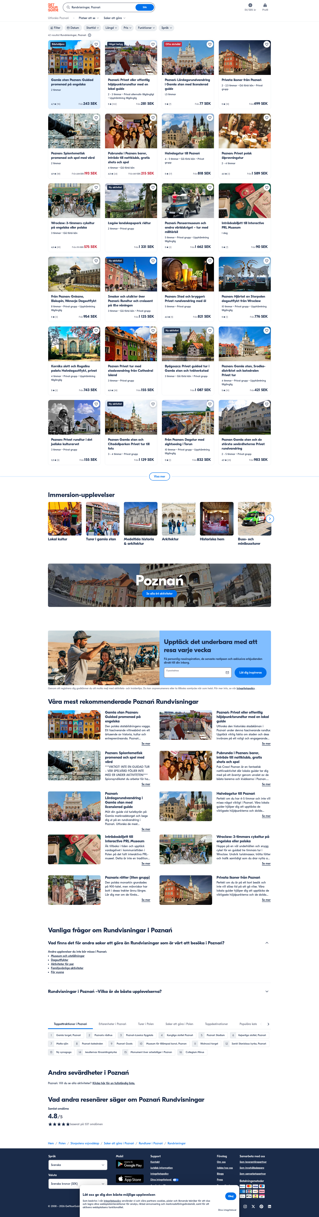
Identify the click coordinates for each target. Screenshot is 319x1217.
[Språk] (250, 5)
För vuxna (57, 972)
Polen (62, 1143)
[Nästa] (270, 519)
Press (220, 1179)
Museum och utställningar (68, 956)
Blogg (220, 1173)
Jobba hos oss (225, 1167)
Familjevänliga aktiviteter (67, 968)
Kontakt (155, 1162)
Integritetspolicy (246, 688)
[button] (74, 74)
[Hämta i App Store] (130, 1179)
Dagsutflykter (59, 960)
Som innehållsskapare (252, 1167)
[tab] (70, 1024)
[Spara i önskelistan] (96, 44)
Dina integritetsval (161, 1179)
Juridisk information (161, 1167)
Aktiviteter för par (62, 964)
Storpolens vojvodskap (85, 1143)
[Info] (89, 35)
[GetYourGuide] (53, 7)
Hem (51, 1143)
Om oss (221, 1162)
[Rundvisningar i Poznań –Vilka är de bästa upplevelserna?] (267, 991)
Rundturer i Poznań (151, 1143)
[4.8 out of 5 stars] (59, 1124)
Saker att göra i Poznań (119, 1143)
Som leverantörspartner (253, 1162)
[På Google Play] (130, 1165)
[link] (74, 74)
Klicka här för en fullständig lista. (113, 1083)
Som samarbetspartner (253, 1173)
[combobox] (99, 7)
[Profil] (265, 5)
